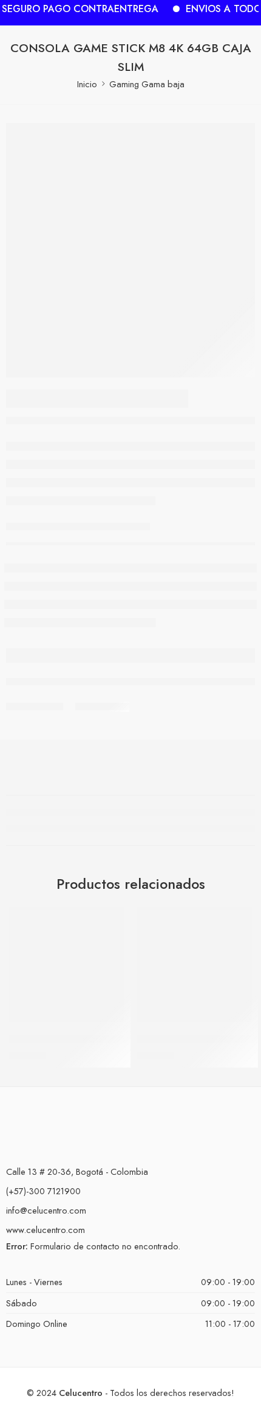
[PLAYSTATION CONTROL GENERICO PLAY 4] (194, 964)
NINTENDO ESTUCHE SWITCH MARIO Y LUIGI (110, 1039)
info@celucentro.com (46, 1210)
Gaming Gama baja (147, 84)
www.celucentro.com (45, 1229)
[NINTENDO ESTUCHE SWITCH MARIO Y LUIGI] (66, 964)
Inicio (87, 84)
